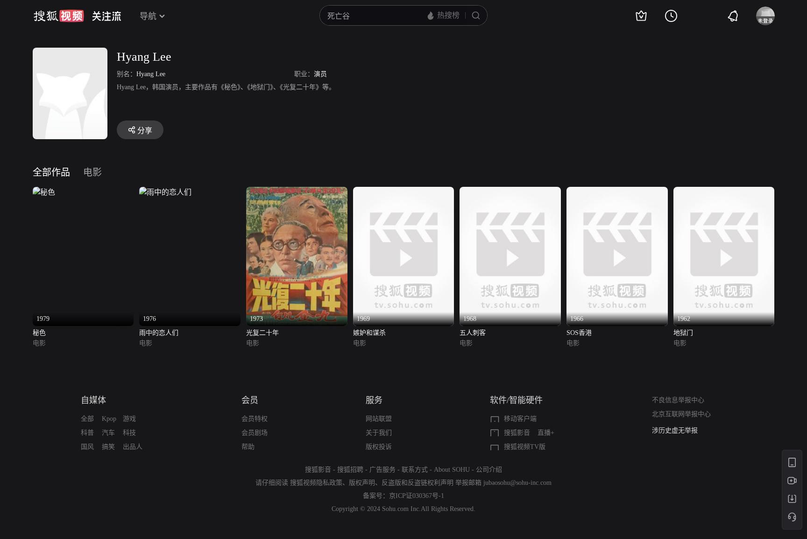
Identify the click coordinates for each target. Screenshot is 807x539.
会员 (249, 400)
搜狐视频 (59, 15)
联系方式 (415, 469)
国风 (87, 446)
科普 (87, 432)
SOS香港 (579, 332)
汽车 (108, 432)
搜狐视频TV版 (524, 446)
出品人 (132, 446)
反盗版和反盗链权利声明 (417, 482)
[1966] (617, 192)
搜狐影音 (517, 432)
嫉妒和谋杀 (369, 332)
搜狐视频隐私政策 (316, 482)
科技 (129, 432)
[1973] (296, 192)
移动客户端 (520, 418)
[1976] (165, 192)
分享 (144, 131)
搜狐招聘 (350, 469)
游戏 (129, 418)
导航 (148, 16)
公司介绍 (489, 469)
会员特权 (254, 418)
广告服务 (382, 469)
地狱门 (683, 332)
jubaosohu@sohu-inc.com (517, 482)
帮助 (248, 446)
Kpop (109, 418)
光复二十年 (262, 332)
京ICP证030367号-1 (416, 495)
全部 (87, 418)
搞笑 (108, 446)
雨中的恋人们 (158, 332)
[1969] (403, 192)
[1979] (44, 192)
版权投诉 (379, 446)
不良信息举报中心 (678, 400)
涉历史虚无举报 (675, 430)
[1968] (510, 192)
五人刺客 (473, 332)
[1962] (724, 192)
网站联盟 (379, 418)
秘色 (39, 332)
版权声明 (362, 482)
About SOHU (452, 469)
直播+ (546, 432)
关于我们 (379, 432)
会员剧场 (254, 432)
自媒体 (93, 400)
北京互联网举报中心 (681, 414)
